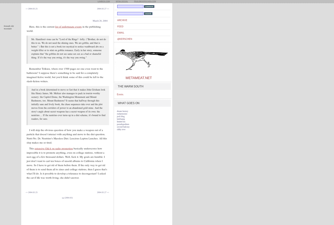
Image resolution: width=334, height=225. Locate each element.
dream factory (122, 111)
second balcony (123, 127)
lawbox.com (104, 1)
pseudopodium (123, 124)
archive (122, 20)
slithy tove (121, 129)
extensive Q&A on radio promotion (54, 148)
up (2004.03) (67, 198)
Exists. (120, 94)
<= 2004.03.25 (32, 9)
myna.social (122, 1)
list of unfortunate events (68, 26)
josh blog (121, 116)
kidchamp (121, 119)
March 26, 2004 (100, 20)
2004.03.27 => (103, 9)
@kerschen (124, 39)
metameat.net (139, 78)
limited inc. (121, 121)
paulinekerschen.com (145, 1)
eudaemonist (122, 114)
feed (120, 26)
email (120, 33)
